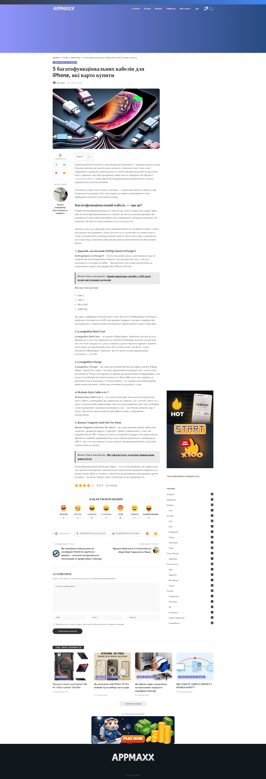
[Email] (64, 173)
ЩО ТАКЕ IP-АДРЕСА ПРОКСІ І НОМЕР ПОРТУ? (194, 685)
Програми (173, 543)
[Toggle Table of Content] (88, 157)
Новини (170, 505)
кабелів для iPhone (85, 178)
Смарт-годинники (177, 618)
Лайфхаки (171, 500)
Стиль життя (172, 564)
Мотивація (173, 580)
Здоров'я (173, 575)
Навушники (174, 596)
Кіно (170, 526)
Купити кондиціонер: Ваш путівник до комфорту (60, 209)
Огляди (170, 516)
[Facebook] (56, 165)
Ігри (170, 521)
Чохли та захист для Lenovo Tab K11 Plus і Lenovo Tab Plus (70, 685)
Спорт (171, 586)
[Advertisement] (133, 33)
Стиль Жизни (173, 553)
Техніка (72, 62)
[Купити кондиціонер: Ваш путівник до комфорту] (60, 194)
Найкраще (173, 532)
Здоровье (173, 559)
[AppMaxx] (64, 8)
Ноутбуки (173, 602)
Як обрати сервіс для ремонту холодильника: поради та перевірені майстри (151, 687)
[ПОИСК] (211, 8)
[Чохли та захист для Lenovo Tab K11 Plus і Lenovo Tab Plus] (71, 666)
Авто (171, 569)
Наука (171, 537)
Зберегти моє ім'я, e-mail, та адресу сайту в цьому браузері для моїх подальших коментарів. (89, 624)
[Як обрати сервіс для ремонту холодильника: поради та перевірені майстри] (153, 666)
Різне (171, 548)
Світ (170, 510)
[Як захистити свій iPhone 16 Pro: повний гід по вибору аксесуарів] (112, 666)
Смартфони (59, 62)
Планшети (173, 612)
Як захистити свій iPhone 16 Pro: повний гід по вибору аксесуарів (111, 685)
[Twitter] (64, 165)
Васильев (61, 83)
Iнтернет (170, 494)
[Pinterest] (56, 173)
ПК (170, 607)
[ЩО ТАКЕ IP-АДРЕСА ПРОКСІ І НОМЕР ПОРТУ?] (194, 666)
